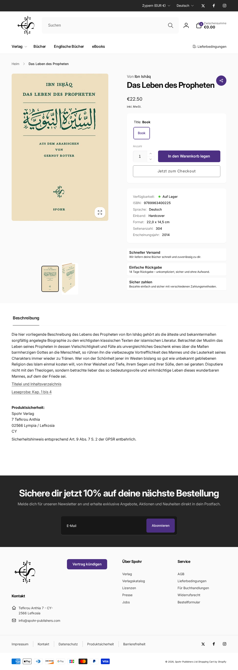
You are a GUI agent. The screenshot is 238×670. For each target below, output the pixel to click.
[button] (211, 25)
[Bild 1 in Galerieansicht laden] (50, 278)
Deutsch (183, 5)
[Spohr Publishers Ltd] (24, 583)
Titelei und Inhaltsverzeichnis (36, 384)
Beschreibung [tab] (26, 317)
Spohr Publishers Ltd (186, 661)
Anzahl (137, 146)
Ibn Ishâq (139, 76)
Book (141, 133)
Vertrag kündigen (87, 564)
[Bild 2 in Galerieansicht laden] (70, 278)
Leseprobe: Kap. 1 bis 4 (32, 392)
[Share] (221, 80)
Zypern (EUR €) (154, 5)
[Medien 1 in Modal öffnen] (60, 147)
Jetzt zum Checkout (177, 171)
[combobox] (110, 25)
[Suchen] (170, 25)
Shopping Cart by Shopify (212, 661)
